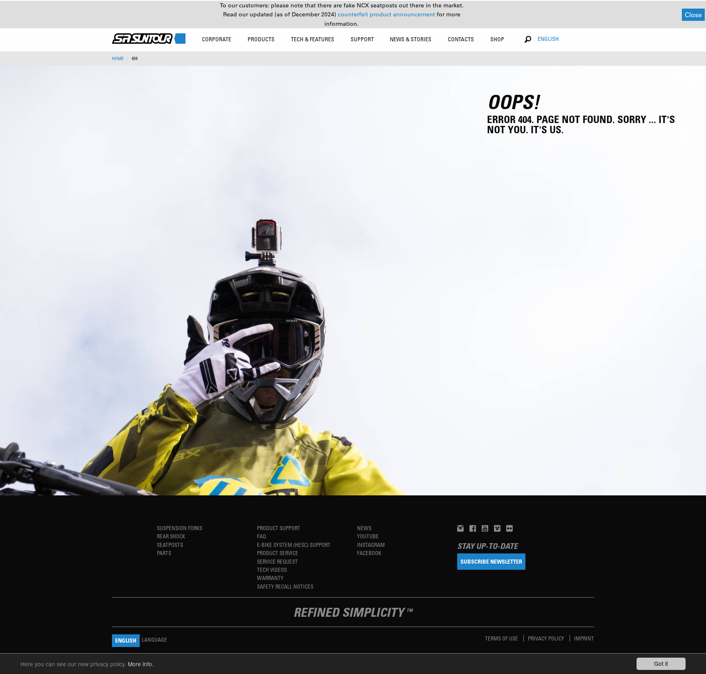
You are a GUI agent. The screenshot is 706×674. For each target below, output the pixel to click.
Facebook (369, 552)
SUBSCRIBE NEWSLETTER (491, 561)
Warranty (270, 577)
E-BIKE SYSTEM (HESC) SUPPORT (294, 544)
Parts (164, 552)
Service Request (277, 561)
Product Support (278, 527)
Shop (497, 39)
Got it (661, 663)
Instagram (371, 544)
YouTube (368, 536)
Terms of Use (502, 638)
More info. (141, 664)
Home (118, 58)
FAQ (261, 536)
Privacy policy (546, 638)
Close (693, 14)
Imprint (584, 638)
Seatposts (170, 544)
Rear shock (171, 536)
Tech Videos (272, 569)
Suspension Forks (179, 527)
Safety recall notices (285, 586)
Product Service (277, 552)
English (548, 38)
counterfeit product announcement (387, 14)
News (364, 527)
